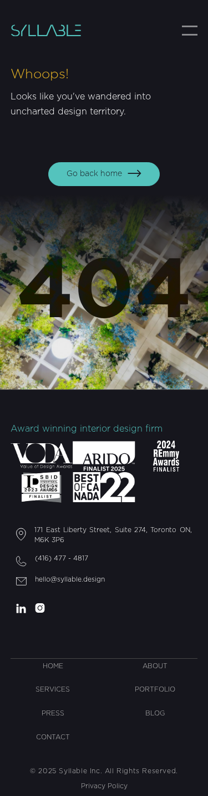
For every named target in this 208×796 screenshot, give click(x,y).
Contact (53, 737)
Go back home (104, 173)
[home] (55, 30)
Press (53, 713)
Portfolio (155, 689)
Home (53, 666)
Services (52, 689)
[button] (189, 30)
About (155, 666)
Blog (155, 713)
